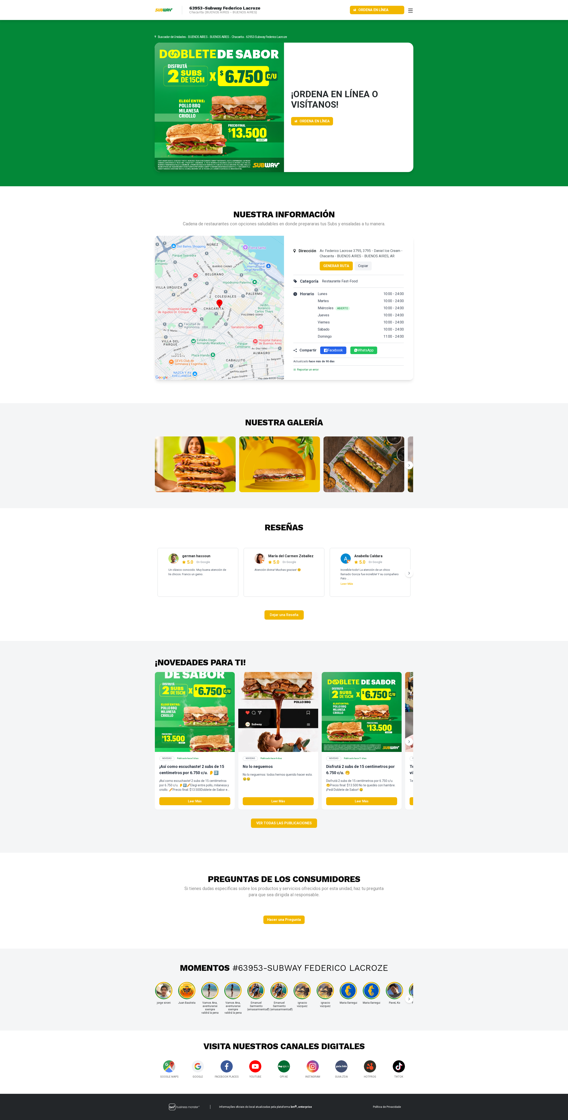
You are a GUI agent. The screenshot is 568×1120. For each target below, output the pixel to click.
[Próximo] (409, 465)
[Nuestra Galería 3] (363, 464)
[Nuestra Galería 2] (279, 464)
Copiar (363, 266)
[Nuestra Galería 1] (195, 464)
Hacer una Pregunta (284, 920)
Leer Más (347, 583)
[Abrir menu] (410, 10)
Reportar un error (308, 369)
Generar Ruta (336, 266)
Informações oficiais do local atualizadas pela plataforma (265, 1106)
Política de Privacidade (387, 1106)
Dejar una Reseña (284, 615)
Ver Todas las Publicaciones (284, 823)
